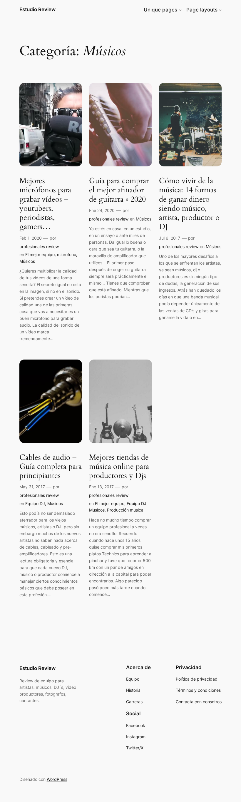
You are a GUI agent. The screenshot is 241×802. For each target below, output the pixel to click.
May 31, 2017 (32, 486)
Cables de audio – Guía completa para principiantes (50, 466)
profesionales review (39, 246)
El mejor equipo (40, 254)
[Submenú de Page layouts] (220, 9)
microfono (66, 254)
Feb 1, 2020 (30, 237)
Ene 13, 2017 (101, 486)
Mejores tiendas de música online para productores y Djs (119, 466)
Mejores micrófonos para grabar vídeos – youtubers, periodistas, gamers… (45, 203)
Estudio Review (37, 9)
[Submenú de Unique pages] (180, 9)
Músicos (27, 261)
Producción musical (125, 509)
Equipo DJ (35, 503)
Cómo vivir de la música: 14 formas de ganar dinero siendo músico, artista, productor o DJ (189, 203)
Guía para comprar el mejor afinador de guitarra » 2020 (119, 190)
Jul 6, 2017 (169, 237)
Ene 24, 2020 (102, 210)
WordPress (57, 779)
